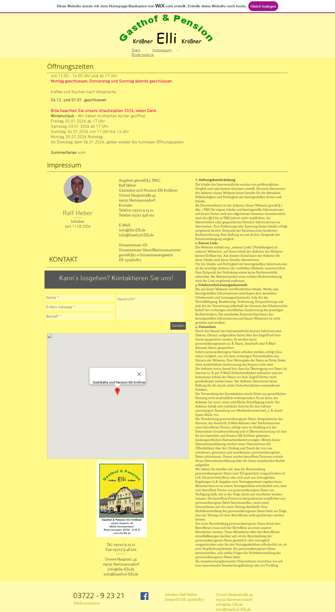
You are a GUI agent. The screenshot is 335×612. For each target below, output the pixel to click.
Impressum (162, 50)
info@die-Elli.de (132, 229)
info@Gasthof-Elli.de (136, 234)
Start (136, 50)
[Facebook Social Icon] (144, 596)
